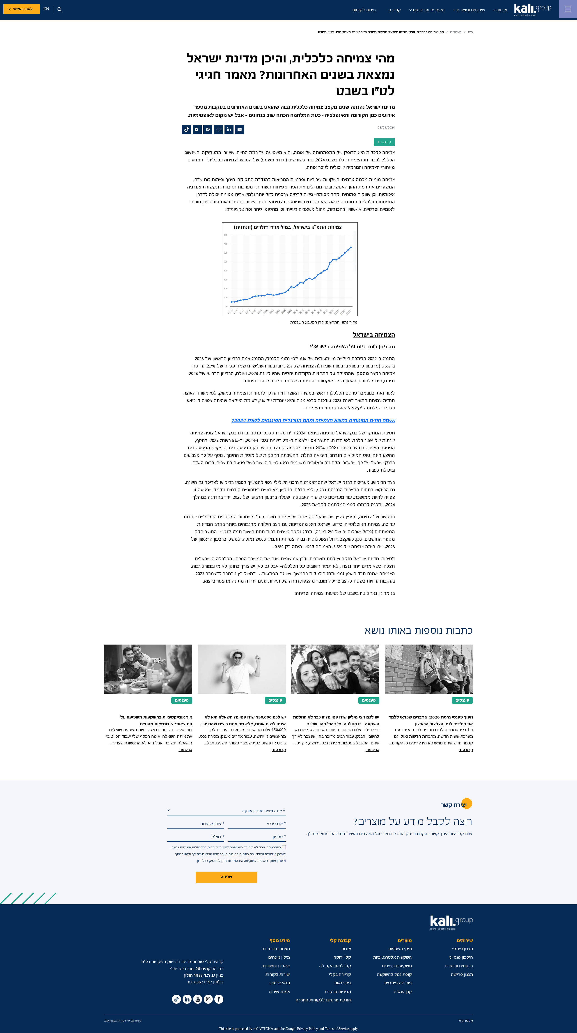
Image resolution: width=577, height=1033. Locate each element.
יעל (107, 1020)
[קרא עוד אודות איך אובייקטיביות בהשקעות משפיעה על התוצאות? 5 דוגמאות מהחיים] (148, 699)
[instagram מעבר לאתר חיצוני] (197, 129)
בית (470, 32)
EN (46, 9)
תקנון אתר (465, 1020)
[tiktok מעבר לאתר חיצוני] (186, 129)
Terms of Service (337, 1029)
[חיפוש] (58, 9)
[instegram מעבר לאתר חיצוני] (208, 999)
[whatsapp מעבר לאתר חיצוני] (218, 129)
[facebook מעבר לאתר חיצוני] (207, 129)
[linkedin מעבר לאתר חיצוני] (229, 129)
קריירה (395, 10)
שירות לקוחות (364, 10)
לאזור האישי (23, 9)
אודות (502, 10)
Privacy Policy (307, 1029)
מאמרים (456, 32)
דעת (123, 1020)
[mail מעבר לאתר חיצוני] (239, 129)
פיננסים (462, 700)
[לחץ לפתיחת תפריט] (568, 9)
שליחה (226, 877)
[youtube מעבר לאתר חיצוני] (197, 999)
